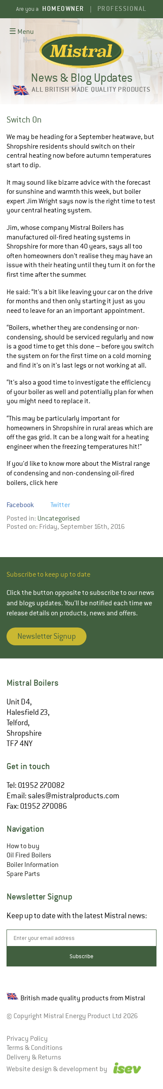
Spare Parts (23, 874)
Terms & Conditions (35, 1047)
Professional (122, 8)
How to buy (23, 846)
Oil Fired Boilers (29, 855)
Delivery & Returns (34, 1057)
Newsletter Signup (46, 636)
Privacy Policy (27, 1038)
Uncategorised (58, 518)
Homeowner (63, 8)
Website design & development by (58, 1069)
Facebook (20, 505)
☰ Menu (21, 31)
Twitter (60, 505)
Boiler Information (33, 864)
